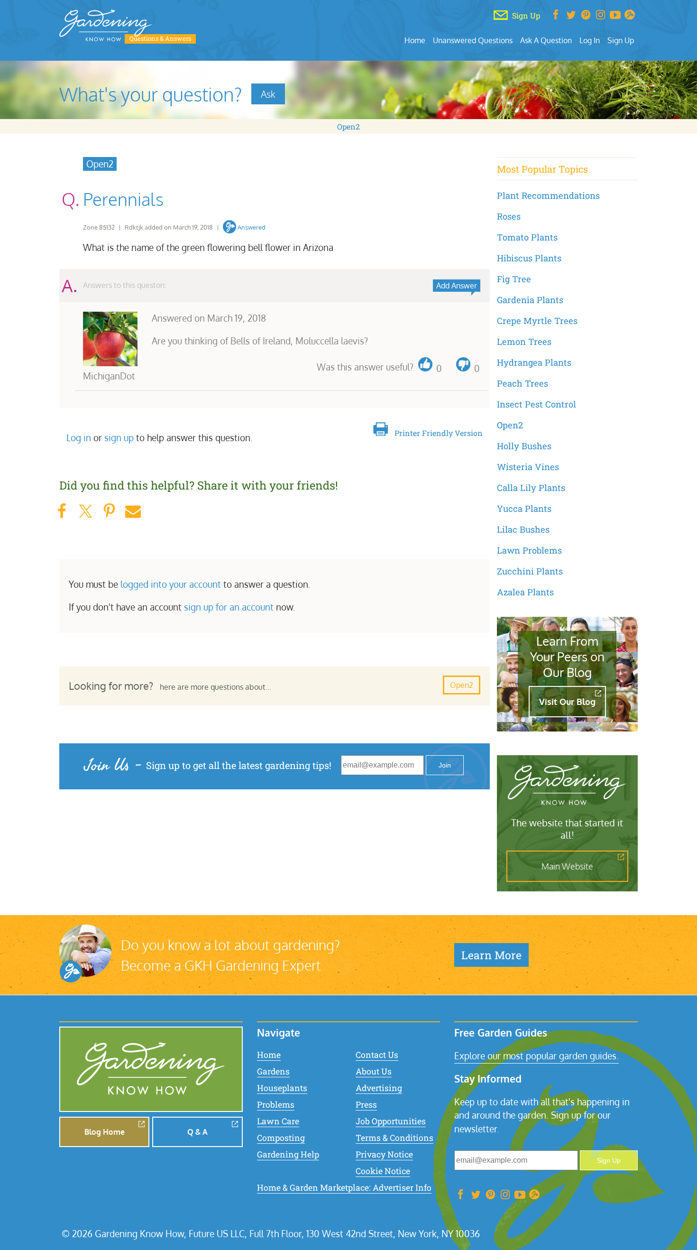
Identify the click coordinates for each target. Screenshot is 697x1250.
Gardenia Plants (530, 300)
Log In (589, 40)
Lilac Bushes (523, 529)
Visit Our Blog (567, 701)
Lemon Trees (524, 341)
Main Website (567, 866)
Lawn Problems (529, 550)
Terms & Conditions (394, 1137)
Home (414, 40)
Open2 (348, 126)
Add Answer (456, 285)
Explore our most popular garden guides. (536, 1056)
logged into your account (170, 584)
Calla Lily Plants (531, 487)
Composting (281, 1137)
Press (366, 1104)
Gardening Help (288, 1154)
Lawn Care (278, 1121)
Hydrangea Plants (534, 362)
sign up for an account (229, 607)
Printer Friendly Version (438, 433)
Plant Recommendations (548, 195)
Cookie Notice (383, 1171)
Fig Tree (514, 279)
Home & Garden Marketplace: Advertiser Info (344, 1187)
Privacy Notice (384, 1154)
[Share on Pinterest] (109, 511)
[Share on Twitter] (85, 511)
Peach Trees (522, 383)
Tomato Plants (527, 237)
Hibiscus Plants (529, 258)
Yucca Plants (524, 508)
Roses (509, 216)
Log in (78, 438)
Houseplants (282, 1088)
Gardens (273, 1071)
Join (445, 765)
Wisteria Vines (528, 466)
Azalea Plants (525, 592)
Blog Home (104, 1132)
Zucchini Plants (530, 571)
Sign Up (620, 40)
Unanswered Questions (473, 40)
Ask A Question (546, 40)
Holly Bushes (524, 446)
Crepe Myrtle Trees (537, 320)
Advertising (379, 1088)
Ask (268, 94)
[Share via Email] (133, 511)
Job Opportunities (391, 1121)
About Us (374, 1071)
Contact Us (377, 1054)
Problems (275, 1104)
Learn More (491, 955)
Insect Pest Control (536, 404)
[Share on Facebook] (61, 511)
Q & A (197, 1132)
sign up (119, 438)
